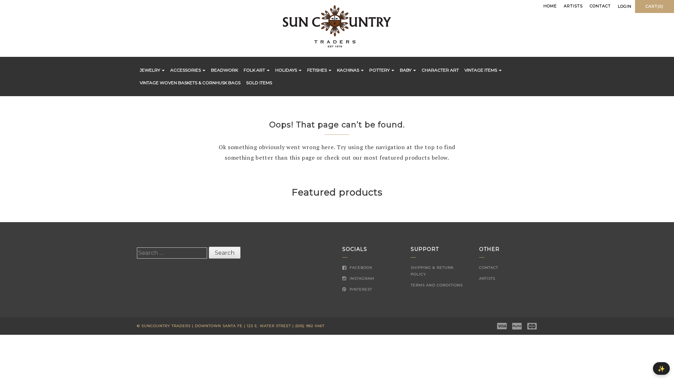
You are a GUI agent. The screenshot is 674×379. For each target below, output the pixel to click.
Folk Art (255, 70)
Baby (406, 70)
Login (625, 6)
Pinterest (360, 289)
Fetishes (317, 70)
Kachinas (348, 70)
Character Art (440, 70)
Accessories (186, 70)
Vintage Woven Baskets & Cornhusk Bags (190, 82)
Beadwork (224, 70)
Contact (600, 6)
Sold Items (259, 82)
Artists (573, 6)
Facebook (360, 267)
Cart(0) (654, 6)
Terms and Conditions (437, 285)
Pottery (380, 70)
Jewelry (150, 70)
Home (550, 6)
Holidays (286, 70)
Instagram (361, 278)
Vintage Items (481, 70)
